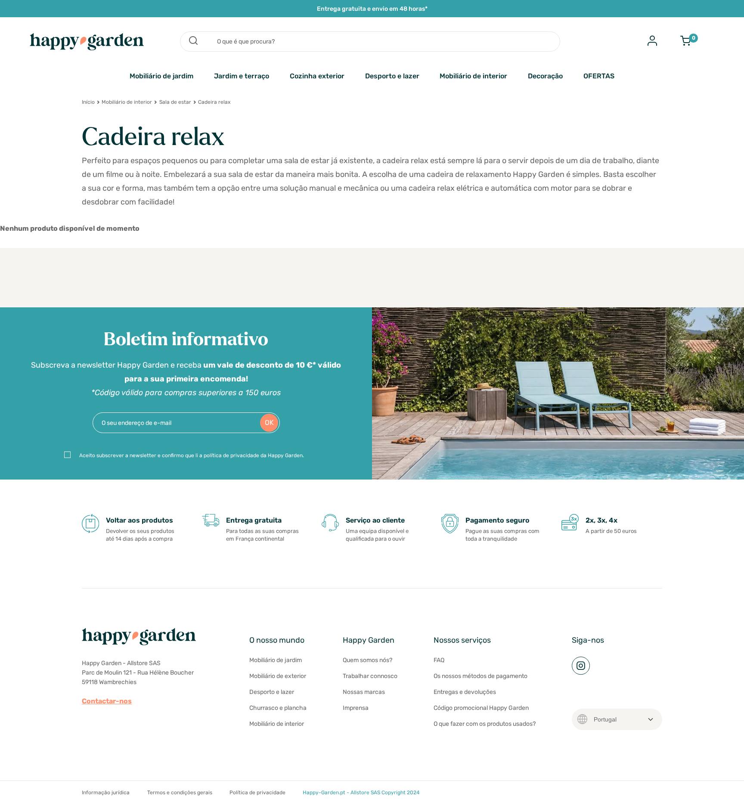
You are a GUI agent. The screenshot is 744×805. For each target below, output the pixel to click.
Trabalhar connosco (370, 676)
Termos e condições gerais (179, 793)
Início (88, 102)
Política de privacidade (257, 793)
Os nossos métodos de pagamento (480, 676)
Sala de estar (175, 102)
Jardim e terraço (241, 76)
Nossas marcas (364, 692)
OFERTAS (598, 76)
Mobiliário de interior (473, 76)
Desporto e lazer (392, 76)
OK (269, 422)
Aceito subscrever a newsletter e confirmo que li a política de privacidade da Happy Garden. (191, 455)
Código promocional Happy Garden (481, 708)
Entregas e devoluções (465, 692)
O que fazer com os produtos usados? (485, 724)
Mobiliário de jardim (161, 76)
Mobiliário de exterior (277, 676)
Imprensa (356, 708)
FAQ (439, 660)
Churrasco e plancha (278, 708)
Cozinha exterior (317, 76)
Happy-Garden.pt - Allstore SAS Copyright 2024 (361, 793)
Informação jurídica (106, 793)
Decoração (545, 76)
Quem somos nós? (367, 660)
